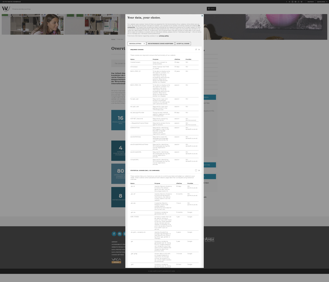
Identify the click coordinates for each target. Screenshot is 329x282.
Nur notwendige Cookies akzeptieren (160, 43)
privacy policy (164, 36)
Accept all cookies (183, 43)
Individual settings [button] (135, 43)
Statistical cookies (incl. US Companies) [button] (145, 170)
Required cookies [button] (136, 49)
